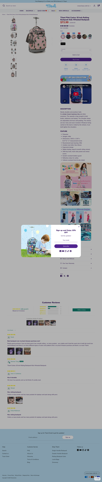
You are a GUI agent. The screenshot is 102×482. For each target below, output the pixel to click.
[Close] (79, 226)
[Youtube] (63, 251)
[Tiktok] (68, 251)
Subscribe (66, 246)
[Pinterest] (71, 251)
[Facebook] (60, 251)
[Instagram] (65, 251)
